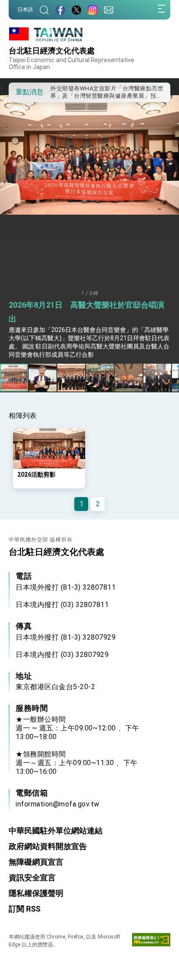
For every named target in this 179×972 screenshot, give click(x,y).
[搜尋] (44, 10)
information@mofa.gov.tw (57, 804)
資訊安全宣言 (32, 877)
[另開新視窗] (60, 10)
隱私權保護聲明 (36, 893)
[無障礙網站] (151, 941)
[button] (21, 91)
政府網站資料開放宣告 (48, 846)
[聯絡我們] (108, 10)
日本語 (25, 10)
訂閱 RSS (24, 908)
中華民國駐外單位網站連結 (56, 830)
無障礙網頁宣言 (36, 861)
